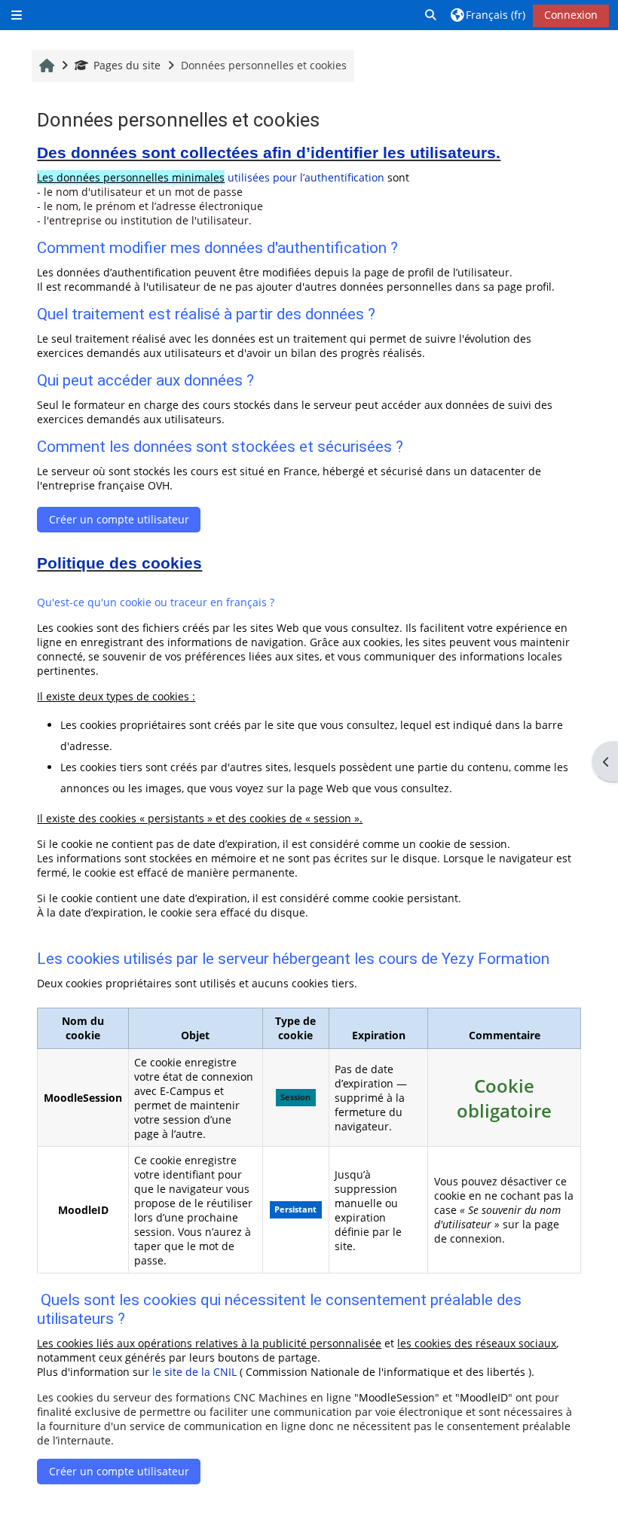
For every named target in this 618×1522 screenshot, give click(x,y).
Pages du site (127, 65)
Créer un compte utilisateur (119, 519)
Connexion (571, 15)
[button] (431, 15)
